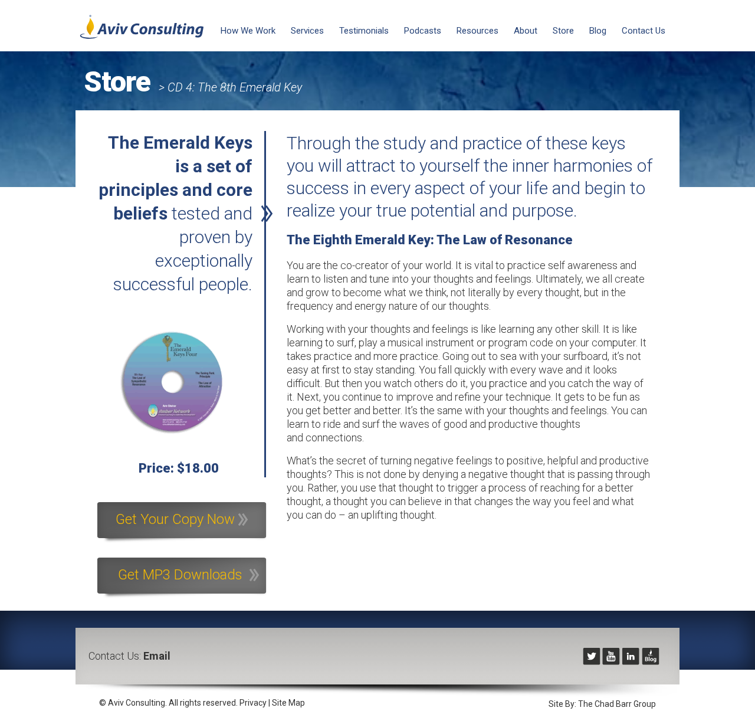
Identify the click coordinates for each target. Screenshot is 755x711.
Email (156, 656)
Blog (597, 30)
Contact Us (643, 30)
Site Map (288, 702)
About (525, 30)
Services (307, 30)
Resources (477, 30)
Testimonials (364, 30)
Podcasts (422, 30)
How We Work (248, 30)
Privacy (253, 702)
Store (563, 30)
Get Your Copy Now (177, 519)
